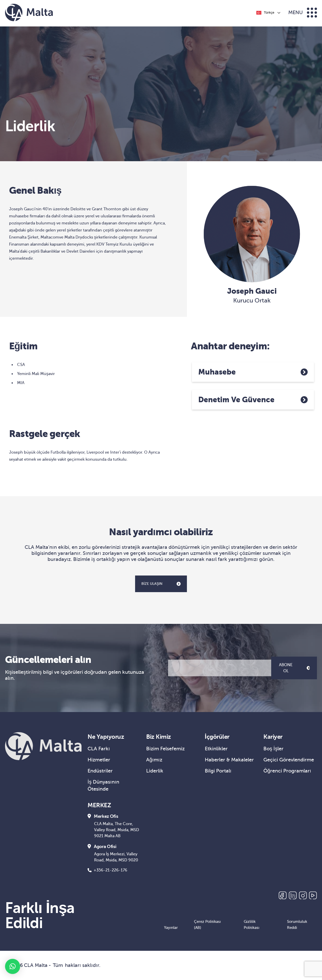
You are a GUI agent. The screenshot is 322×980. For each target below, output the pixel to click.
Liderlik (154, 771)
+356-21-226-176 (110, 870)
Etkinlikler (216, 749)
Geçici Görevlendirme (288, 760)
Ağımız (154, 760)
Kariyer (273, 736)
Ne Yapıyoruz (106, 736)
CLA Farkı (99, 749)
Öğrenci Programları (287, 771)
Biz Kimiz (158, 736)
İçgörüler (217, 736)
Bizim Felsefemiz (165, 749)
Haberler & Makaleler (229, 760)
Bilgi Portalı (218, 771)
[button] (12, 966)
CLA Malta (36, 965)
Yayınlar (171, 928)
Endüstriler (100, 771)
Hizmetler (99, 760)
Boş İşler (273, 749)
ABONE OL (286, 668)
